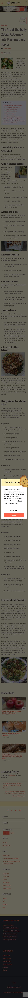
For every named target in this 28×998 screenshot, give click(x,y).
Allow (14, 515)
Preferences (14, 510)
